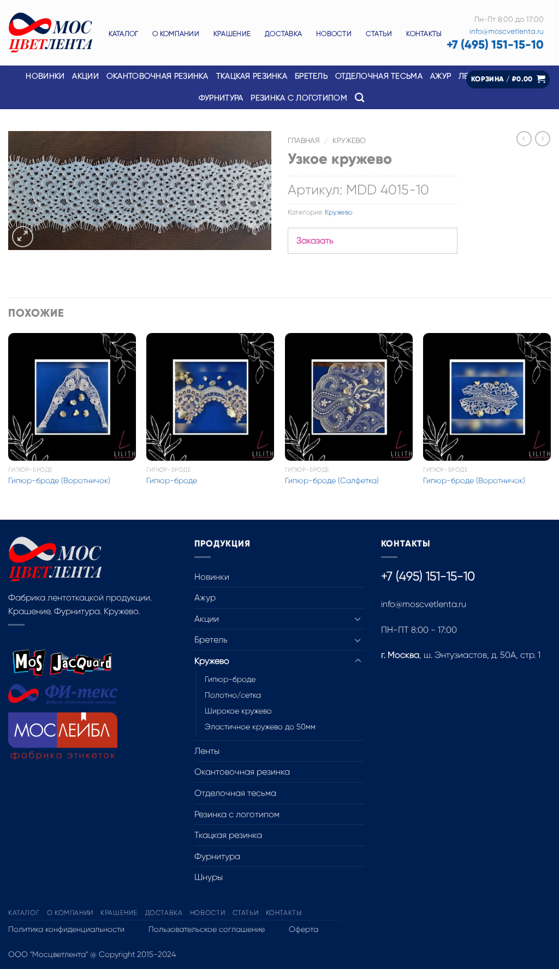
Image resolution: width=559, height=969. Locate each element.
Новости (334, 33)
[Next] (550, 425)
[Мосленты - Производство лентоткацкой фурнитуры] (50, 33)
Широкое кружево (238, 710)
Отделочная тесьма (379, 76)
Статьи (379, 33)
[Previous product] (542, 138)
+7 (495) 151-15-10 (495, 44)
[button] (508, 79)
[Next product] (524, 138)
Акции (85, 76)
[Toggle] (358, 618)
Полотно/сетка (233, 695)
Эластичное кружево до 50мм (260, 726)
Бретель (211, 639)
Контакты (424, 33)
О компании (175, 33)
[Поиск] (359, 98)
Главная (304, 140)
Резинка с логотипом (237, 814)
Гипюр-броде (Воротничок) (59, 480)
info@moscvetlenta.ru (506, 31)
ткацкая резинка (251, 76)
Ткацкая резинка (228, 835)
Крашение (232, 33)
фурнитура (221, 97)
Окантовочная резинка (157, 76)
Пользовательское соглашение (206, 929)
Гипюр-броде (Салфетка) (332, 480)
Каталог (124, 33)
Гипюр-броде (171, 480)
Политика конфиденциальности (66, 929)
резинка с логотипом (299, 97)
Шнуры (208, 877)
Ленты (206, 751)
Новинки (45, 76)
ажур (440, 76)
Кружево (349, 140)
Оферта (303, 929)
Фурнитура (217, 856)
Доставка (283, 33)
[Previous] (9, 425)
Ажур (205, 597)
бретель (311, 76)
